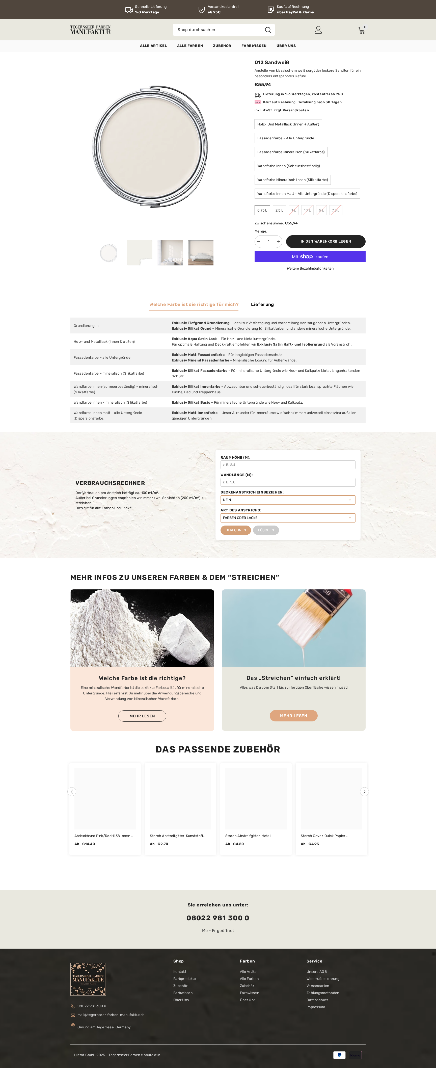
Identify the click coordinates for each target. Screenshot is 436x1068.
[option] (155, 144)
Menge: (261, 231)
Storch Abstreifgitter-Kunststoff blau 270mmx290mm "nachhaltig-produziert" (179, 836)
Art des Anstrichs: (241, 510)
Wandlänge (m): (237, 475)
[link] (146, 10)
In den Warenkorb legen (326, 241)
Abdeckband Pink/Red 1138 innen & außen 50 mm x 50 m (104, 836)
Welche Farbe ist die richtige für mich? (193, 304)
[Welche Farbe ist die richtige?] (142, 628)
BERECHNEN (236, 530)
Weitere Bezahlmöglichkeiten (310, 268)
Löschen (266, 530)
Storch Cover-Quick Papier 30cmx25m (323, 836)
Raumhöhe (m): (236, 457)
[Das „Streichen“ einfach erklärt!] (294, 628)
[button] (71, 791)
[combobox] (217, 30)
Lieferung (262, 304)
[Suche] (224, 30)
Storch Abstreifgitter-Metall (248, 836)
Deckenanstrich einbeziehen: (252, 492)
